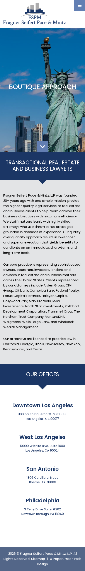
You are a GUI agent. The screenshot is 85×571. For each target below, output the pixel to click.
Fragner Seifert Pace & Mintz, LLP (46, 553)
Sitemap (38, 558)
